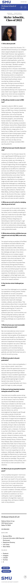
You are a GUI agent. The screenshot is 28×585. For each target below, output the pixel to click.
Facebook (5, 553)
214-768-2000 (5, 529)
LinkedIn (5, 558)
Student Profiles (18, 13)
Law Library (6, 544)
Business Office (7, 536)
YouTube (5, 560)
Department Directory (9, 542)
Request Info (6, 571)
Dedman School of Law (8, 7)
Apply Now (6, 568)
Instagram (5, 555)
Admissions (9, 13)
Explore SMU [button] (24, 1)
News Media (6, 546)
